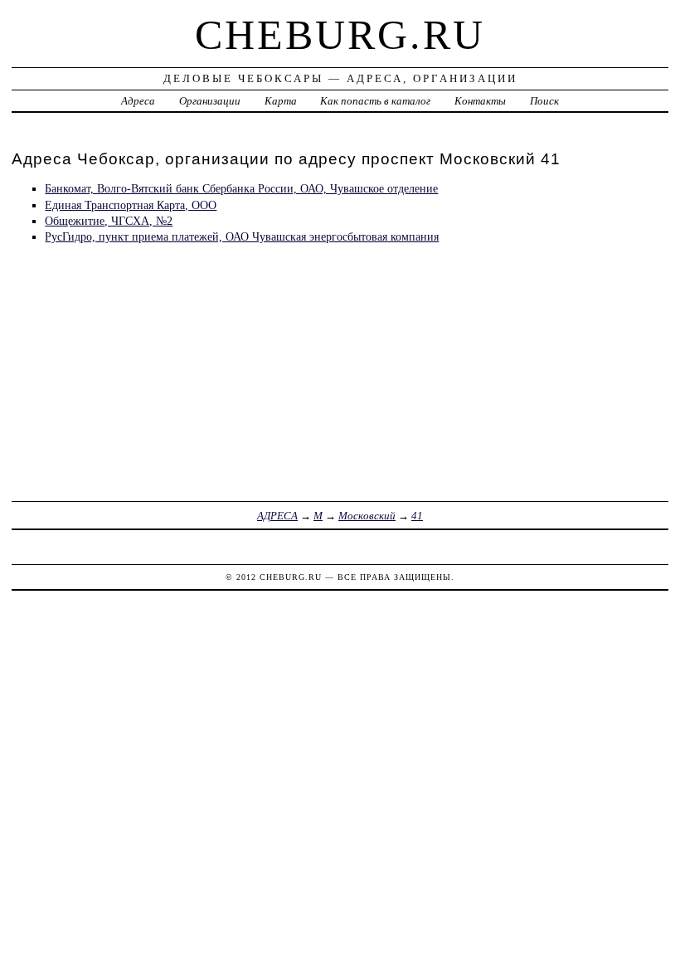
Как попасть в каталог (375, 101)
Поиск (544, 101)
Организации (209, 101)
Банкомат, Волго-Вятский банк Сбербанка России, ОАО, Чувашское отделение (241, 188)
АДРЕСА (277, 515)
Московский (367, 515)
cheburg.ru (340, 35)
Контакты (480, 101)
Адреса (138, 101)
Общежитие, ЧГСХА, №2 (108, 220)
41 (417, 515)
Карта (281, 101)
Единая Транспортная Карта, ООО (130, 205)
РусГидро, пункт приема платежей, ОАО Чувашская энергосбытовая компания (242, 236)
